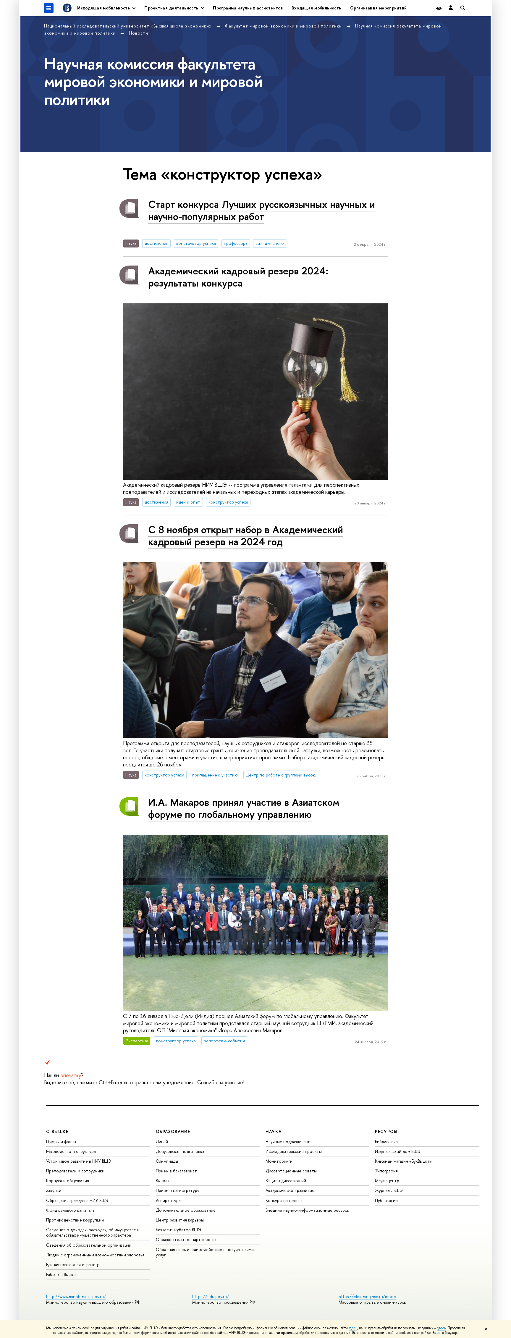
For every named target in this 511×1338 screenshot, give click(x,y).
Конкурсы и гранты (284, 1200)
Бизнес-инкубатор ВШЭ (178, 1229)
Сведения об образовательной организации (88, 1245)
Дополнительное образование (186, 1210)
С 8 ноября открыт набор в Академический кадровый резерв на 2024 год (245, 535)
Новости (138, 33)
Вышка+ (163, 1180)
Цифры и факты (61, 1141)
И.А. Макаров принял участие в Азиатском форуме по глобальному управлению (243, 808)
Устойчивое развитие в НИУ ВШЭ (78, 1161)
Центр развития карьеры (180, 1220)
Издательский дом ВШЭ (398, 1151)
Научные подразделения (289, 1141)
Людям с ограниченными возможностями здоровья (95, 1255)
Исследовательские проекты (294, 1151)
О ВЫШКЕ (57, 1131)
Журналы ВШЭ (389, 1190)
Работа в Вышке (61, 1274)
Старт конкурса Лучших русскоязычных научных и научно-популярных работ (261, 210)
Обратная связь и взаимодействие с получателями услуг (205, 1252)
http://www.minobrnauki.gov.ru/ (76, 1296)
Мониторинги (279, 1161)
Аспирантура (168, 1200)
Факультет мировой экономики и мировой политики (284, 26)
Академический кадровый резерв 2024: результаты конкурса (238, 277)
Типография (386, 1171)
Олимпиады (167, 1161)
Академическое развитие (290, 1190)
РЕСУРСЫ (386, 1131)
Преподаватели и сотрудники (75, 1171)
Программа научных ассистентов (248, 8)
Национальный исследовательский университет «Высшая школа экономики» (128, 26)
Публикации (386, 1200)
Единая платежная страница (73, 1264)
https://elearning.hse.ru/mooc (367, 1296)
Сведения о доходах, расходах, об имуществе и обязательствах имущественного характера (93, 1232)
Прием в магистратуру (177, 1190)
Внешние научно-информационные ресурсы (308, 1210)
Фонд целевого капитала (70, 1210)
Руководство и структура (71, 1151)
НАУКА (274, 1131)
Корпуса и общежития (67, 1180)
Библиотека (386, 1141)
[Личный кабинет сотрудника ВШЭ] (450, 8)
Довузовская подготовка (180, 1151)
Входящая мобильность (316, 8)
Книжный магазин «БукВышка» (403, 1161)
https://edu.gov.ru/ (210, 1296)
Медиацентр (387, 1180)
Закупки (53, 1190)
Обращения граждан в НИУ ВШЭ (77, 1200)
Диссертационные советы (291, 1171)
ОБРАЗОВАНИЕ (173, 1131)
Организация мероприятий (378, 8)
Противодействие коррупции (75, 1220)
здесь (353, 1328)
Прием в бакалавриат (176, 1171)
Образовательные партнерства (186, 1239)
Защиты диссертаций (286, 1180)
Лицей (162, 1141)
